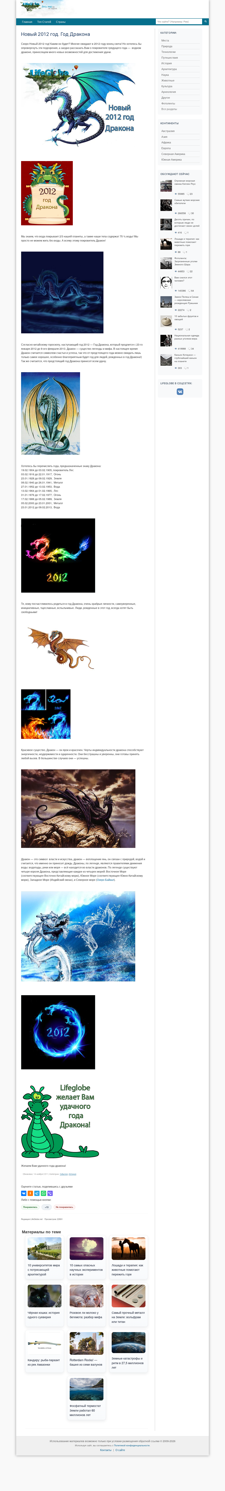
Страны (61, 22)
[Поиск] (205, 21)
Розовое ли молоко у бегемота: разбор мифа (86, 1314)
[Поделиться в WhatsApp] (43, 1193)
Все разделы (169, 109)
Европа (166, 148)
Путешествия (169, 57)
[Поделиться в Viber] (50, 1193)
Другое (165, 97)
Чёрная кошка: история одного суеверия (44, 1314)
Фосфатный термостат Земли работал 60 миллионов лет (85, 1410)
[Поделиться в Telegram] (37, 1193)
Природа (166, 46)
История (72, 1174)
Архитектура (169, 69)
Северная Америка (173, 154)
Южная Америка (171, 159)
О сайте (120, 1450)
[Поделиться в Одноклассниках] (30, 1193)
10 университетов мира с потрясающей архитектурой (44, 1269)
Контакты (106, 1450)
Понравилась (30, 1207)
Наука (165, 75)
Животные (167, 80)
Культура (166, 86)
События (64, 1174)
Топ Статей (44, 22)
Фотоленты (168, 103)
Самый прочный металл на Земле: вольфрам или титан (128, 1317)
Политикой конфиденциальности (132, 1445)
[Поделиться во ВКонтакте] (23, 1193)
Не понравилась (64, 1207)
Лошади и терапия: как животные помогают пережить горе (127, 1269)
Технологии (168, 52)
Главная (27, 22)
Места (165, 40)
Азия (164, 136)
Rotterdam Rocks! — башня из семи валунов (86, 1362)
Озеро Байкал (105, 880)
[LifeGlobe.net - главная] (62, 9)
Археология (168, 92)
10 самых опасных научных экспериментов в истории (86, 1269)
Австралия (168, 131)
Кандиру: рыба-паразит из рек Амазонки (44, 1362)
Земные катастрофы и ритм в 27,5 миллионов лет (128, 1362)
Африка (166, 142)
